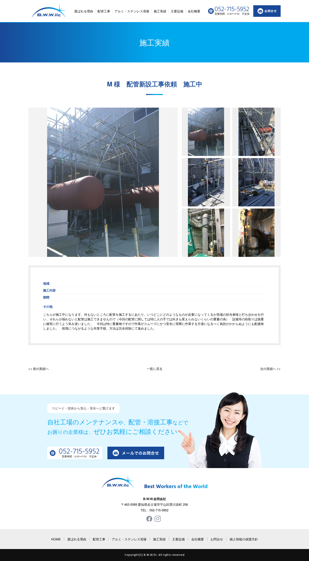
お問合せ (216, 539)
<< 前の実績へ (38, 368)
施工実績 (160, 11)
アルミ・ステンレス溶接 (132, 11)
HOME (56, 539)
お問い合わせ (267, 11)
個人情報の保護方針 (244, 539)
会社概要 (194, 11)
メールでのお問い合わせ (135, 453)
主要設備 (177, 11)
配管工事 (104, 11)
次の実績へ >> (270, 368)
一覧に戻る (154, 368)
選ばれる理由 (83, 11)
